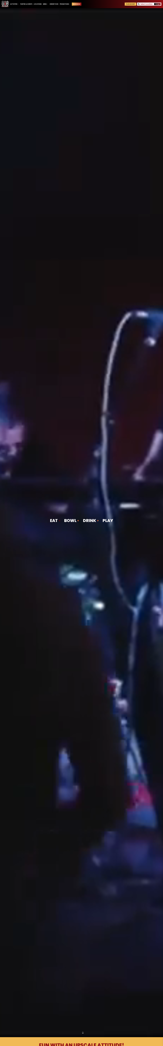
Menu (45, 4)
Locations (38, 4)
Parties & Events (26, 4)
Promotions (65, 4)
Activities (14, 4)
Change (157, 4)
